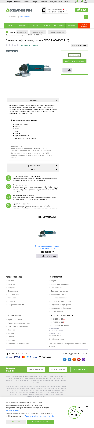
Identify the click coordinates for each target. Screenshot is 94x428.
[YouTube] (79, 359)
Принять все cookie (40, 422)
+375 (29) (55, 9)
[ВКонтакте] (69, 359)
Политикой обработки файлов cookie (39, 416)
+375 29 (56, 319)
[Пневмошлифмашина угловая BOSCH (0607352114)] (47, 233)
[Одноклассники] (74, 359)
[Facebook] (64, 359)
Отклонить (15, 422)
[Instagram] (83, 359)
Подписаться (79, 369)
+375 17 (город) (59, 325)
